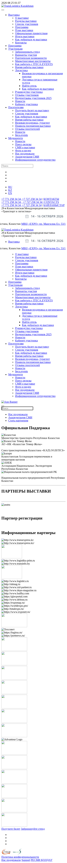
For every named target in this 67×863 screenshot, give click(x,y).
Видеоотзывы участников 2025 (33, 98)
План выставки (24, 30)
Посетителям (16, 107)
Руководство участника (29, 91)
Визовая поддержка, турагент (32, 122)
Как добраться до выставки (31, 39)
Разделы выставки (26, 21)
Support (25, 860)
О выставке (22, 17)
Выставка (14, 14)
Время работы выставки (29, 67)
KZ (10, 190)
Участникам (15, 48)
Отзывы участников (27, 95)
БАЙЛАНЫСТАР (54, 205)
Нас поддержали (25, 153)
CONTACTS (51, 202)
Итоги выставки (24, 36)
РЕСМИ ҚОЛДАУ (41, 860)
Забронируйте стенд (33, 828)
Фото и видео (23, 150)
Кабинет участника (26, 104)
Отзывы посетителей (27, 128)
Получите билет (10, 828)
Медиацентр (15, 138)
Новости (20, 101)
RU (10, 187)
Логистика (21, 70)
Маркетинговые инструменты (33, 61)
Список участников (26, 24)
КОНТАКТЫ (51, 199)
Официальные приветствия (31, 33)
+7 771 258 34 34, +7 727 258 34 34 (21, 199)
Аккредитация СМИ (27, 156)
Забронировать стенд (27, 51)
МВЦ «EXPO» (30, 223)
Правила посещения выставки (33, 125)
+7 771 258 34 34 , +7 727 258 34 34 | (22, 202)
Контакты (21, 42)
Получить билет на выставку (32, 110)
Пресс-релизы (23, 144)
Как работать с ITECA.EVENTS (34, 64)
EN (10, 193)
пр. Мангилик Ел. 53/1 (52, 223)
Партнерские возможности (31, 58)
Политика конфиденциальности (20, 856)
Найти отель (29, 85)
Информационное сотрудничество (35, 159)
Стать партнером (18, 420)
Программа (21, 27)
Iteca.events (21, 135)
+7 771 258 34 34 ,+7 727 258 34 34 (21, 205)
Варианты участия (26, 54)
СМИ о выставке (25, 147)
